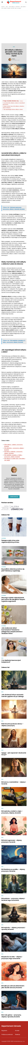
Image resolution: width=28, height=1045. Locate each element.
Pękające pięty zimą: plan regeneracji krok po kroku (10, 541)
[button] (2, 2)
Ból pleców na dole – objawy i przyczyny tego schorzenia (11, 958)
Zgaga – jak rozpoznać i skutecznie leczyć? (13, 754)
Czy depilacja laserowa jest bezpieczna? (11, 661)
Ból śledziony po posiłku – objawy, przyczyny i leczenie (13, 870)
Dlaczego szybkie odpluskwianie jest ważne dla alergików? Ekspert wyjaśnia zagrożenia (13, 599)
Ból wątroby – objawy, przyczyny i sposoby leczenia (13, 928)
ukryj (21, 100)
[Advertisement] (14, 27)
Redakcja (17, 1034)
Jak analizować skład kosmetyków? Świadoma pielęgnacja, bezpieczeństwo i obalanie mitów (12, 630)
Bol (7, 6)
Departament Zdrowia (11, 1026)
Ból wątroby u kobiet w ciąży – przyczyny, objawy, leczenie (12, 812)
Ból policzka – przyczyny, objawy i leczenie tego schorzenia (13, 899)
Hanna (13, 59)
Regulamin (4, 1030)
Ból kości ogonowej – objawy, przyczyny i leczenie (11, 841)
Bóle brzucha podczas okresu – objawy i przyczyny (12, 725)
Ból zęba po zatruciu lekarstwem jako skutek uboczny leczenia (12, 987)
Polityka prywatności (7, 1034)
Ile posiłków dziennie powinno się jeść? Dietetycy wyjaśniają (12, 570)
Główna (3, 538)
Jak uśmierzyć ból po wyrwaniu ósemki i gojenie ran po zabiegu (12, 695)
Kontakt (17, 1030)
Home (2, 6)
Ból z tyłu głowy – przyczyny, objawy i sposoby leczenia (11, 1016)
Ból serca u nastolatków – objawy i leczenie (13, 783)
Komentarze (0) (14, 496)
